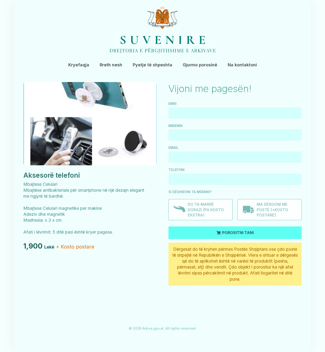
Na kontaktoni (242, 64)
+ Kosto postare (75, 247)
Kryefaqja (78, 64)
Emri (172, 104)
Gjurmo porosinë (200, 64)
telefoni (176, 170)
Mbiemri (175, 126)
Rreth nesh (111, 64)
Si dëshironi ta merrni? (190, 192)
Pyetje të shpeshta (152, 64)
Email (173, 148)
